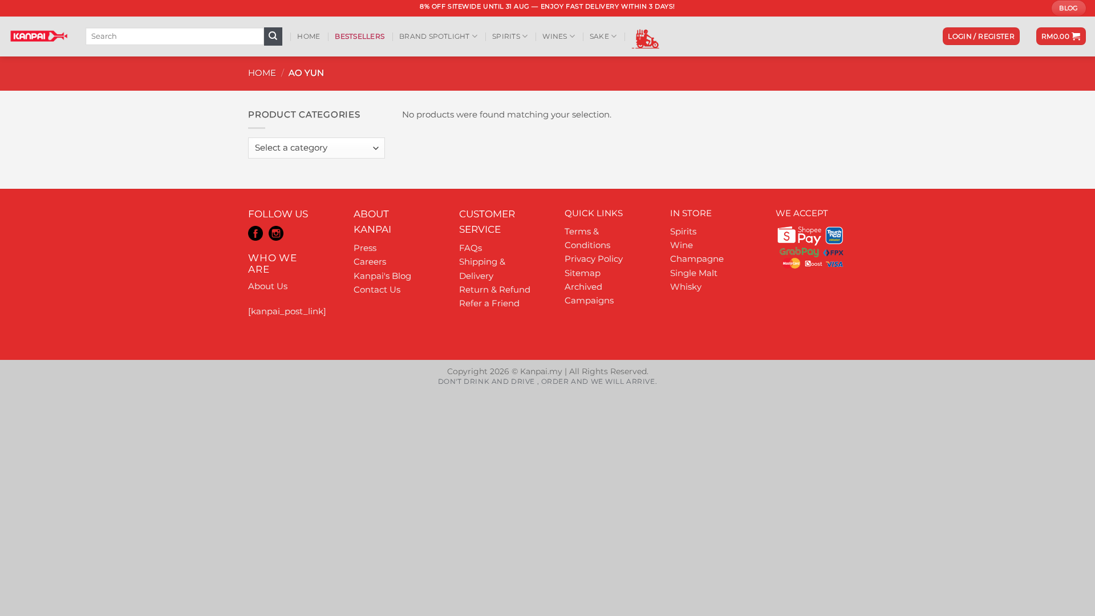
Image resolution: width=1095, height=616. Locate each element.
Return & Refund (494, 289)
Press (365, 247)
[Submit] (273, 36)
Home (308, 36)
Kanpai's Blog (382, 275)
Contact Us (377, 289)
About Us (267, 286)
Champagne (697, 258)
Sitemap (583, 273)
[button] (981, 36)
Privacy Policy (594, 258)
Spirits (506, 36)
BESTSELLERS (359, 36)
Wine (681, 245)
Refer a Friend (489, 303)
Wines (554, 36)
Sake (599, 36)
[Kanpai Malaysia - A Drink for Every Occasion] (38, 36)
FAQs (470, 247)
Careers (370, 261)
